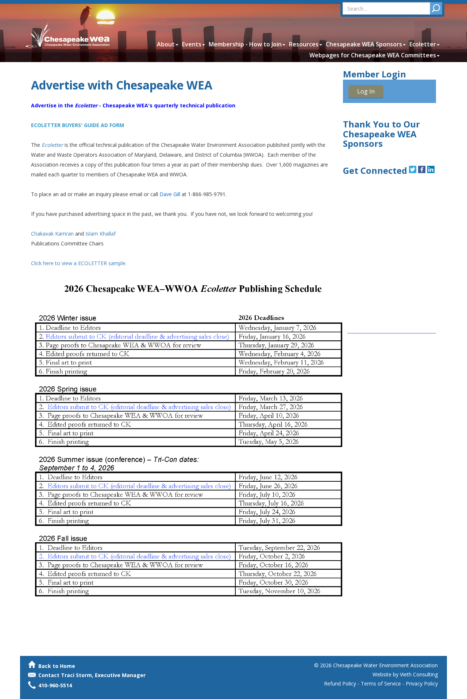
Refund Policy (340, 683)
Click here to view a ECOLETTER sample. (79, 263)
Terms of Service (381, 683)
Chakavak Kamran (52, 233)
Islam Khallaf (100, 233)
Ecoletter (422, 44)
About (166, 44)
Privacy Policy (422, 683)
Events (191, 44)
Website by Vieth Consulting (405, 674)
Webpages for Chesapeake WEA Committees (372, 55)
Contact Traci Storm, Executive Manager (91, 675)
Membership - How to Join (245, 44)
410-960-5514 (55, 685)
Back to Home (56, 665)
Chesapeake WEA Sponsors (364, 44)
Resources (304, 44)
